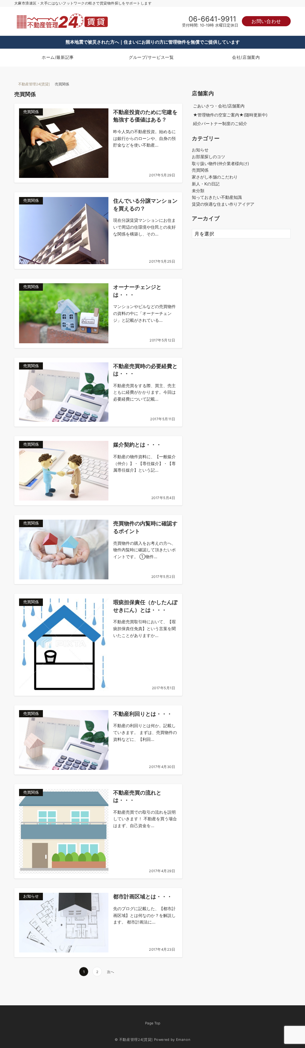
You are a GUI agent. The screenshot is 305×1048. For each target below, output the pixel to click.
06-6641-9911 (212, 19)
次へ (110, 972)
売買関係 (200, 170)
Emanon (183, 1040)
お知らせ (200, 149)
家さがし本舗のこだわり (215, 176)
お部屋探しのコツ (208, 156)
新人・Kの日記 (206, 183)
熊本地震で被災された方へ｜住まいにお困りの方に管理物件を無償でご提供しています (153, 42)
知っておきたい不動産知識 (217, 197)
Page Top (152, 1023)
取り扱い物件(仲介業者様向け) (220, 163)
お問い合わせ (266, 21)
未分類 (198, 190)
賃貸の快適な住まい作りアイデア (223, 204)
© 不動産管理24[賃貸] (134, 1040)
